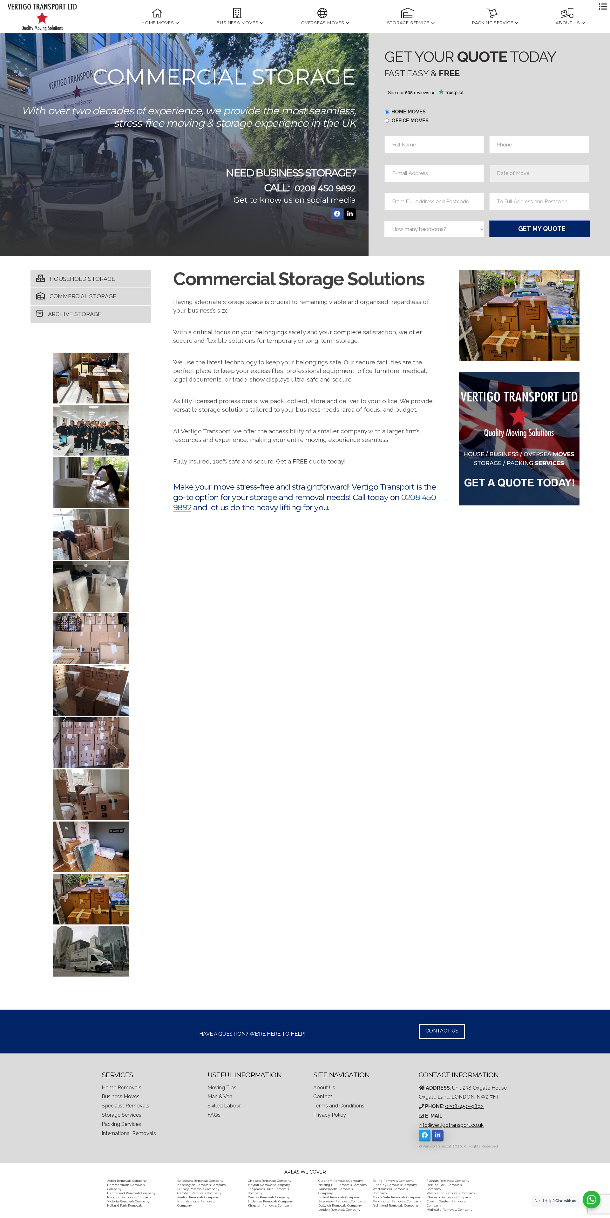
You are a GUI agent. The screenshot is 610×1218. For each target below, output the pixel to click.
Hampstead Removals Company (131, 1193)
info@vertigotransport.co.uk (451, 1125)
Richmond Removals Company (395, 1205)
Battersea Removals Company (200, 1180)
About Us (324, 1088)
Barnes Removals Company (268, 1197)
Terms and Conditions (338, 1106)
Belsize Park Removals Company (444, 1187)
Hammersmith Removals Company (126, 1187)
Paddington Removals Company (397, 1201)
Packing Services (121, 1124)
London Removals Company (339, 1209)
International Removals (129, 1133)
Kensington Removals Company (201, 1185)
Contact (322, 1096)
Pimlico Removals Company (198, 1197)
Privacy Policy (329, 1115)
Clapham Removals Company (340, 1180)
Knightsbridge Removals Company (196, 1203)
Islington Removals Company (129, 1197)
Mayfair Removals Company (269, 1185)
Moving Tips (221, 1088)
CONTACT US (441, 1031)
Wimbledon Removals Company (451, 1193)
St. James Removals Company (270, 1201)
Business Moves (120, 1096)
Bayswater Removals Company (341, 1201)
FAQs (213, 1115)
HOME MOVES (408, 112)
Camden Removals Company (199, 1193)
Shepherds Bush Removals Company (268, 1191)
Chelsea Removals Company (269, 1180)
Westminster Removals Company (390, 1191)
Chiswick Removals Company (449, 1197)
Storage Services (121, 1115)
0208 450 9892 (325, 188)
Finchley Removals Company (395, 1185)
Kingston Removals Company (270, 1205)
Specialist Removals (125, 1106)
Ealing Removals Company (393, 1180)
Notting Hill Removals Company (342, 1185)
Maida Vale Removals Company (397, 1197)
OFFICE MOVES (410, 121)
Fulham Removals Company (448, 1180)
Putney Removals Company (198, 1189)
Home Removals (121, 1088)
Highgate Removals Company (449, 1209)
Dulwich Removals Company (340, 1205)
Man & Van (219, 1096)
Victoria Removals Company (128, 1201)
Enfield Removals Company (339, 1197)
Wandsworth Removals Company (335, 1191)
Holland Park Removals (124, 1205)
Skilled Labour (224, 1106)
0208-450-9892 (464, 1106)
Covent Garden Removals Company (446, 1203)
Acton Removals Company (126, 1180)
